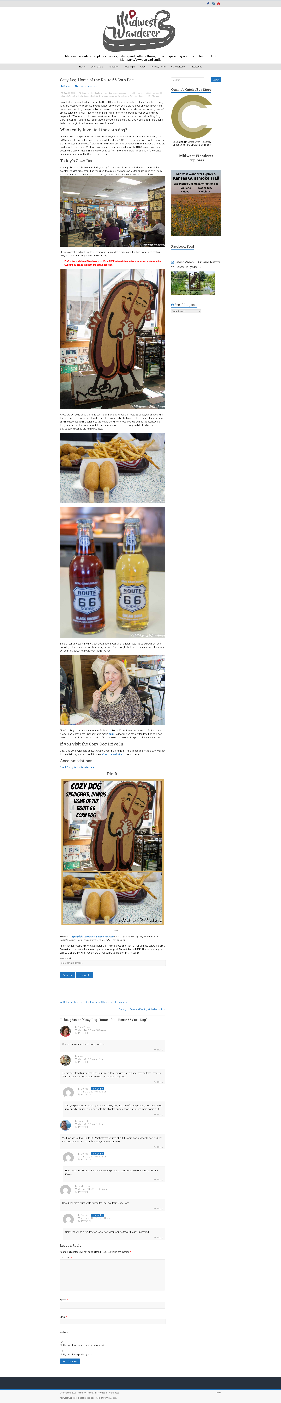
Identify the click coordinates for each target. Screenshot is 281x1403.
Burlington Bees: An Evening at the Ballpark (142, 1009)
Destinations (97, 66)
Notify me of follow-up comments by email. (82, 1345)
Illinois (96, 86)
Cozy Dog (86, 93)
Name (64, 1300)
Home (82, 66)
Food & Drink (85, 86)
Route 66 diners (97, 96)
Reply (160, 1049)
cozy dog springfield (127, 93)
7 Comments (156, 96)
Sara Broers (84, 1027)
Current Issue (178, 66)
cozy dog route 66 (111, 93)
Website (64, 1332)
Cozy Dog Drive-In (97, 93)
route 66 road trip (110, 96)
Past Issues (196, 66)
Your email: (65, 958)
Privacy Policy (158, 66)
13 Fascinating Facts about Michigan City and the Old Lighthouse (94, 1002)
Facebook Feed (182, 246)
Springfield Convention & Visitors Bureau (92, 936)
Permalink (83, 1033)
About (143, 66)
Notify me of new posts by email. (77, 1354)
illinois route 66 (156, 93)
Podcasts (114, 66)
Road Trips (129, 66)
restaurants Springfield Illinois (71, 96)
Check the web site (112, 754)
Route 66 (87, 96)
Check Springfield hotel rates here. (77, 767)
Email (63, 1316)
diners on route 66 (142, 93)
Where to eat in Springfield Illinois (130, 96)
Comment (66, 1257)
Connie (66, 86)
